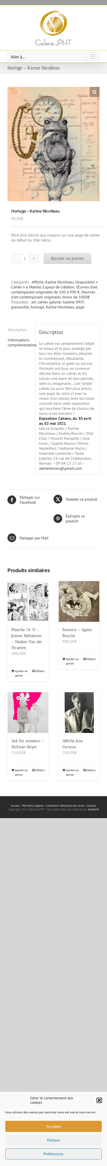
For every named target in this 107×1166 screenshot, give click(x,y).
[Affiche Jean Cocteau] (79, 712)
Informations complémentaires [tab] (19, 342)
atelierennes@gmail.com (60, 468)
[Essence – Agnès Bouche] (79, 601)
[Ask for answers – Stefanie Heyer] (28, 712)
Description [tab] (17, 329)
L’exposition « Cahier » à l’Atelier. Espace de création (54, 284)
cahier (43, 301)
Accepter (53, 1126)
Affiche (38, 281)
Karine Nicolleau (59, 281)
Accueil (15, 805)
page (80, 306)
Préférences (53, 1154)
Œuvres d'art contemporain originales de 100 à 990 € (54, 289)
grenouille (20, 306)
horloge (37, 306)
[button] (99, 1100)
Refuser (53, 1140)
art (33, 301)
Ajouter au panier (67, 258)
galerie (55, 301)
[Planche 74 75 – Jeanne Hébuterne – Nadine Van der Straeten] (28, 601)
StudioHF (93, 809)
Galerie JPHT (73, 301)
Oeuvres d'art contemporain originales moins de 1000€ (53, 294)
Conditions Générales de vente (65, 805)
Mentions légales (33, 805)
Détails (40, 671)
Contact (91, 805)
